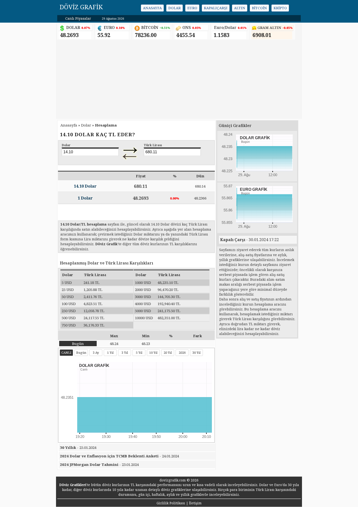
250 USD (69, 310)
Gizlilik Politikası (171, 503)
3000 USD (143, 296)
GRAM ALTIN (269, 27)
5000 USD (143, 310)
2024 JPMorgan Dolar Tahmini (89, 464)
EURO (109, 27)
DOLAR (73, 27)
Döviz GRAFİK (81, 7)
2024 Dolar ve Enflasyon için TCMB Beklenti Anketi (109, 455)
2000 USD (143, 289)
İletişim (195, 503)
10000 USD (144, 317)
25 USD (68, 289)
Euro (192, 8)
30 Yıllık (68, 447)
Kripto (280, 8)
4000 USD (143, 303)
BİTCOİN (149, 27)
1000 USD (143, 282)
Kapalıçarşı (215, 8)
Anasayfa (152, 8)
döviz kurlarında (97, 489)
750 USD (69, 325)
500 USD (69, 317)
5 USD (67, 282)
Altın (239, 8)
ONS (186, 27)
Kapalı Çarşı (232, 239)
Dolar (174, 8)
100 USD (69, 303)
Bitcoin (259, 8)
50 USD (68, 296)
